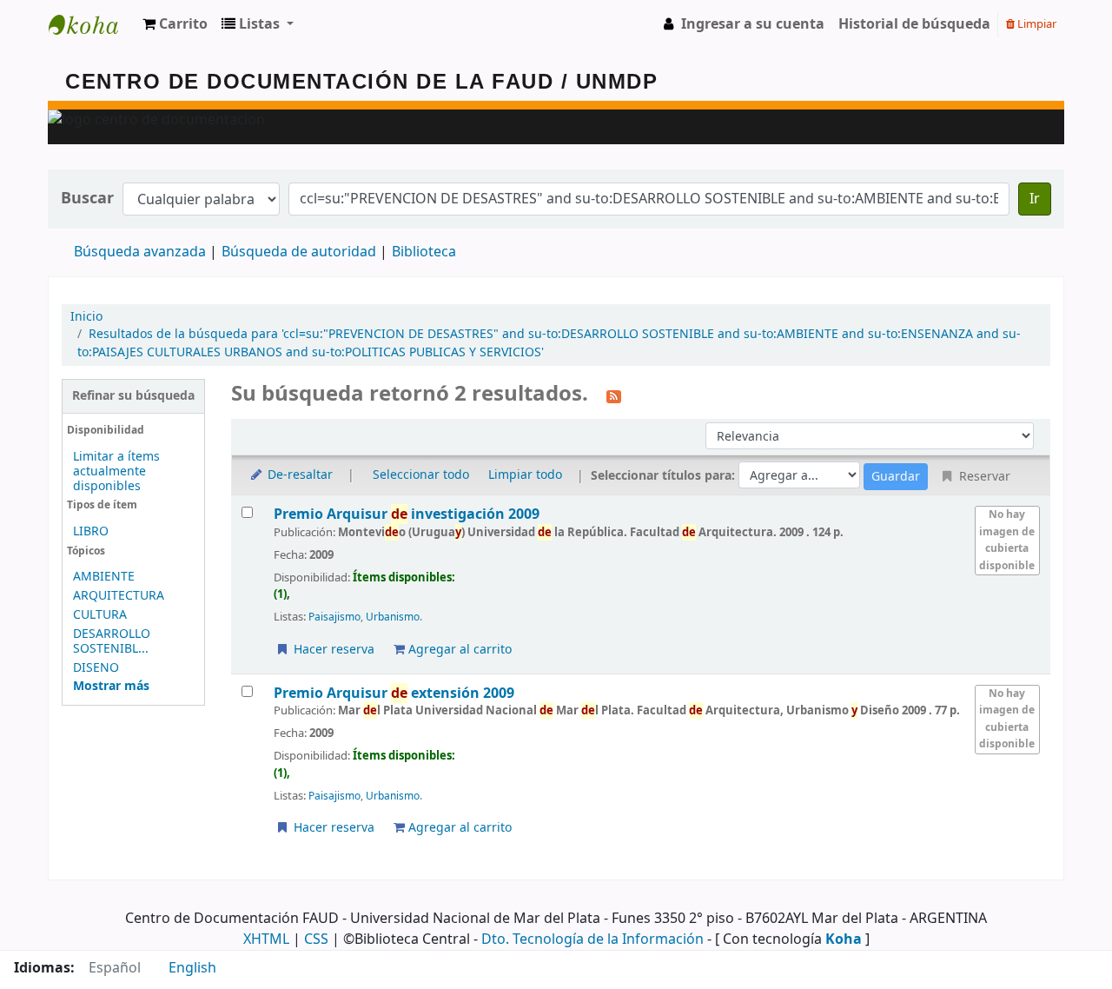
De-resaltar (298, 475)
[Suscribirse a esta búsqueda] (613, 395)
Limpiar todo (525, 475)
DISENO (96, 668)
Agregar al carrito (458, 650)
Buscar (87, 198)
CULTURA (100, 615)
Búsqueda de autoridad (299, 252)
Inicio (86, 317)
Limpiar (1035, 24)
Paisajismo (334, 617)
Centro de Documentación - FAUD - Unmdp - (92, 24)
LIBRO (91, 531)
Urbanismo (393, 617)
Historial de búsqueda (914, 24)
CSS (316, 939)
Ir (1034, 199)
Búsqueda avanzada (140, 252)
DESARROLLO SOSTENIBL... (111, 641)
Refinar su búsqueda (133, 396)
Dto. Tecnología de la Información (592, 939)
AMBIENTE (104, 577)
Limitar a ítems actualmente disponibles (116, 471)
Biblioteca (424, 252)
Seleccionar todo (421, 475)
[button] (175, 24)
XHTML (266, 939)
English (192, 968)
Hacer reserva (332, 650)
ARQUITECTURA (118, 596)
